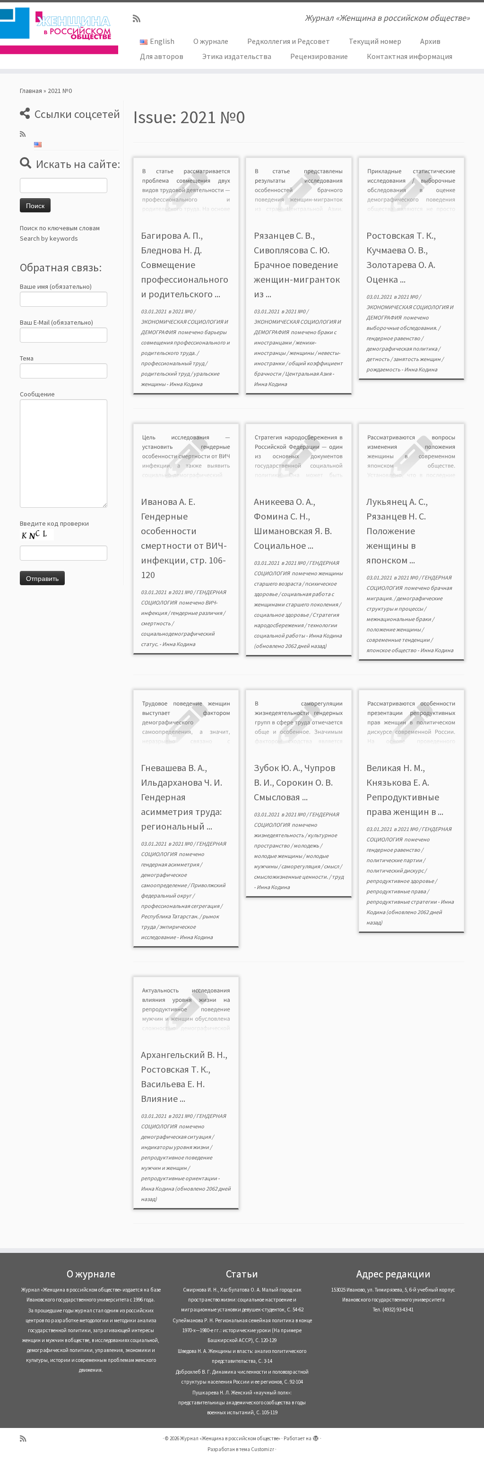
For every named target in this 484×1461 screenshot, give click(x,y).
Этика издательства (236, 56)
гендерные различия (197, 612)
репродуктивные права (396, 891)
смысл (332, 866)
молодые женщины (278, 855)
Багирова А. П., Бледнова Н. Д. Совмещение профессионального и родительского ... (184, 264)
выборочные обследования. (402, 327)
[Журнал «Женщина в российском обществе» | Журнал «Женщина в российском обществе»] (56, 30)
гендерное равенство (393, 338)
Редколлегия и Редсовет (288, 41)
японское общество (391, 650)
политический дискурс (395, 870)
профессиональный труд (173, 363)
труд (338, 876)
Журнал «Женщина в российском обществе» (230, 1438)
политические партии (394, 860)
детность (378, 358)
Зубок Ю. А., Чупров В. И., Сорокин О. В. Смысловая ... (294, 782)
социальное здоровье (282, 614)
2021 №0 (182, 311)
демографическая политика (402, 348)
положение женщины (394, 629)
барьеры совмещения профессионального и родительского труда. (185, 342)
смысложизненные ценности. (291, 876)
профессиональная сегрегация (180, 905)
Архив (430, 41)
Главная (31, 90)
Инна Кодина (185, 383)
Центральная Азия (308, 373)
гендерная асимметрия (170, 864)
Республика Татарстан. (170, 916)
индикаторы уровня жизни (175, 1146)
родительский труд (165, 373)
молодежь (307, 845)
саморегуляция (301, 866)
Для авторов (161, 56)
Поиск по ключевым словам (60, 228)
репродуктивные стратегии (402, 901)
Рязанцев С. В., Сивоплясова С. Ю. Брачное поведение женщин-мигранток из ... (297, 264)
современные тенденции (398, 639)
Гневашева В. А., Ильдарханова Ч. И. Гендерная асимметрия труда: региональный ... (181, 797)
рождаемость (383, 369)
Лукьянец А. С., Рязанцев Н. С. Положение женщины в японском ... (397, 530)
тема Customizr (256, 1449)
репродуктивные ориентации (179, 1178)
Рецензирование (319, 56)
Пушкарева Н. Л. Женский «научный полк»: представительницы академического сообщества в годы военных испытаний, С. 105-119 (242, 1402)
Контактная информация (409, 56)
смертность (156, 623)
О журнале (210, 41)
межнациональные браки (399, 618)
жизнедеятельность (279, 835)
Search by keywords (49, 238)
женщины (302, 352)
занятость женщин (417, 358)
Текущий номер (375, 41)
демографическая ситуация (176, 1136)
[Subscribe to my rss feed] (140, 18)
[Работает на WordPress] (315, 1436)
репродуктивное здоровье (400, 880)
